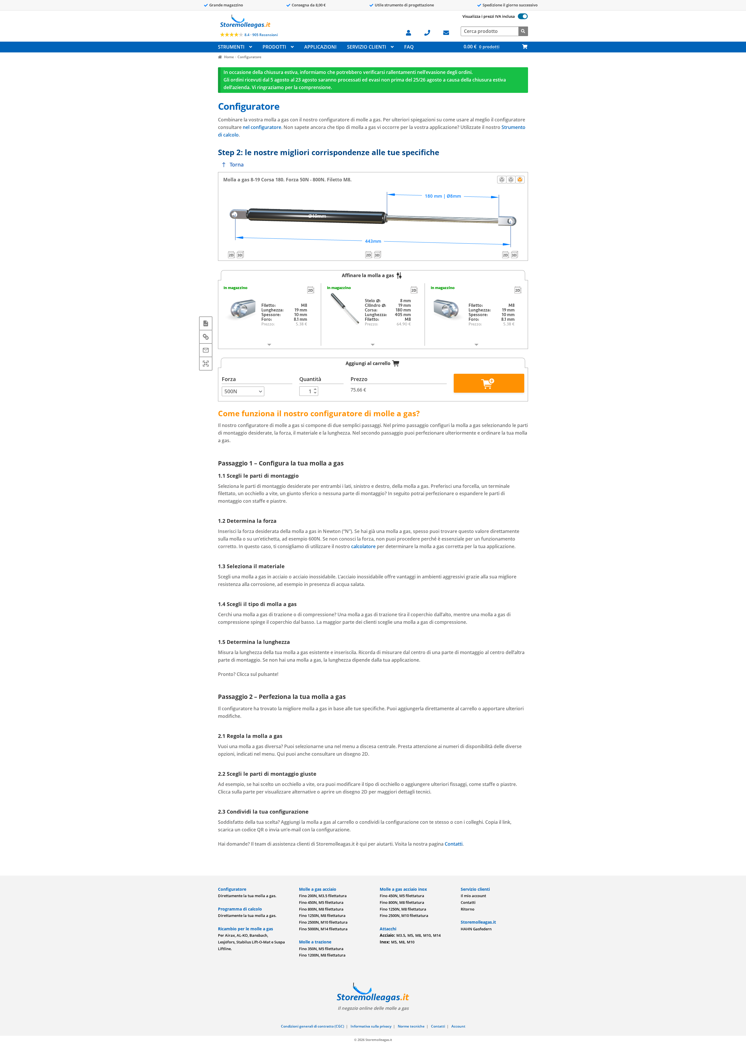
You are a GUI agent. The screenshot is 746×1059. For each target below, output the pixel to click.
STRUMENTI (231, 47)
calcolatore (363, 546)
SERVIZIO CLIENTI (366, 47)
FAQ (409, 47)
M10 (427, 935)
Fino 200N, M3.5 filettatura (323, 895)
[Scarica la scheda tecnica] (205, 323)
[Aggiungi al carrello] (489, 383)
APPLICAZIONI (320, 47)
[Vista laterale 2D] (501, 179)
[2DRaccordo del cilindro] (231, 254)
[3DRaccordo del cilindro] (240, 254)
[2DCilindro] (368, 254)
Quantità (310, 379)
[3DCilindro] (377, 254)
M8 (418, 935)
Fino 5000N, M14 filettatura (323, 929)
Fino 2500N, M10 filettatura (323, 922)
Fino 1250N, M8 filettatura (322, 915)
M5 (410, 935)
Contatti (453, 844)
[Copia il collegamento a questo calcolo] (205, 337)
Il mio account (473, 895)
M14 (437, 935)
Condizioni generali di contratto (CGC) (312, 1026)
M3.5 (400, 935)
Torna (237, 164)
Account (458, 1026)
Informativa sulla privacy (371, 1026)
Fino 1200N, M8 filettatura (322, 955)
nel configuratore (262, 127)
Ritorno (467, 909)
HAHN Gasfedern (476, 929)
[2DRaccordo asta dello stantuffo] (506, 254)
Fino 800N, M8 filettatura (321, 909)
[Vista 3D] (520, 179)
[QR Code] (205, 364)
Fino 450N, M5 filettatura (321, 902)
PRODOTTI (274, 47)
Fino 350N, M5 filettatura (321, 948)
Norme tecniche (411, 1026)
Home (229, 56)
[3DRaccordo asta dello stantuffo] (514, 254)
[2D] (310, 290)
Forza (229, 379)
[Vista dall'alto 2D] (510, 179)
